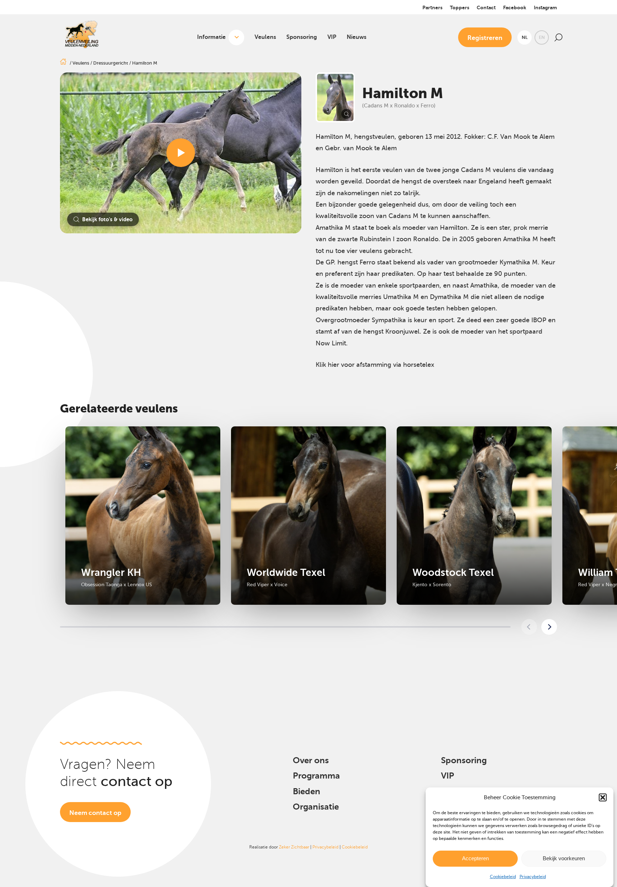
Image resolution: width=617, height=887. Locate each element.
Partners (432, 7)
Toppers (459, 7)
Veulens (265, 37)
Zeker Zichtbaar (294, 847)
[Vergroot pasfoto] (335, 97)
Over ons (311, 760)
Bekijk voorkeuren (564, 858)
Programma (316, 776)
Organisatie (316, 807)
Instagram (545, 7)
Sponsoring (301, 37)
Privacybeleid (533, 876)
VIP (331, 37)
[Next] (549, 627)
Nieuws (356, 37)
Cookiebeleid (503, 876)
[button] (602, 797)
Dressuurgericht (110, 63)
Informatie (211, 37)
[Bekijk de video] (180, 152)
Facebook (514, 7)
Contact (486, 7)
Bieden (306, 791)
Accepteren (475, 858)
